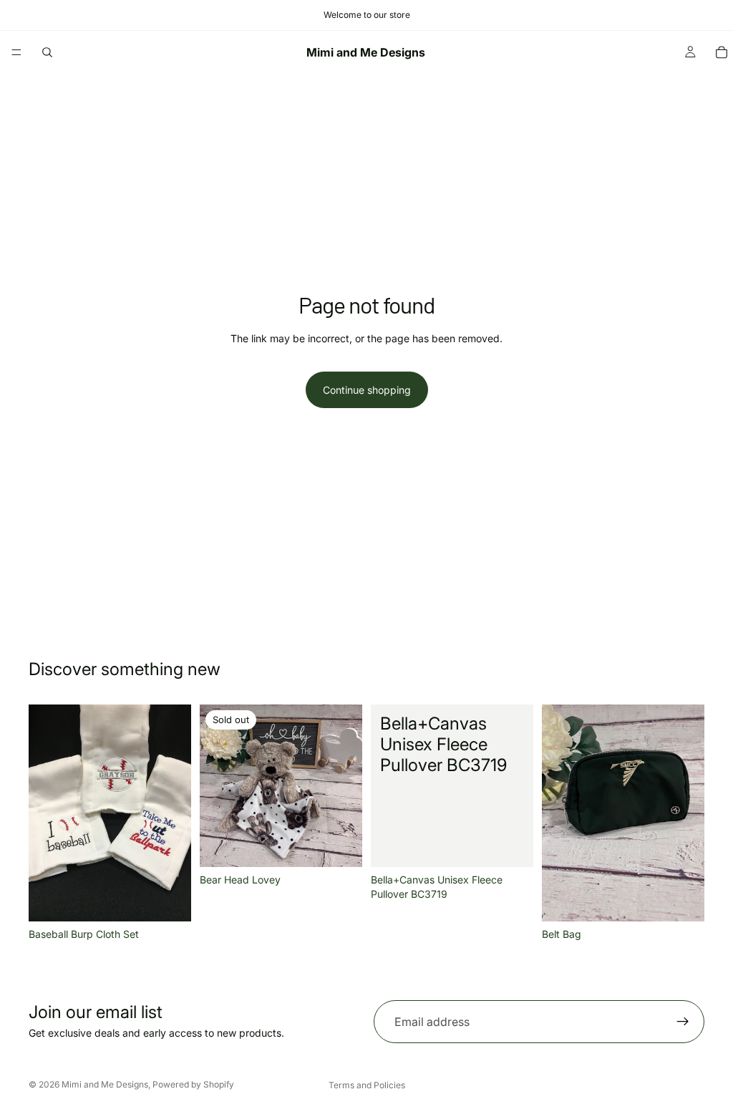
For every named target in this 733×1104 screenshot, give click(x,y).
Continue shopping (367, 390)
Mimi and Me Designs (105, 1084)
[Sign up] (683, 1022)
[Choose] (511, 845)
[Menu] (16, 52)
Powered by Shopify (193, 1084)
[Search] (47, 52)
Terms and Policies (367, 1085)
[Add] (169, 899)
